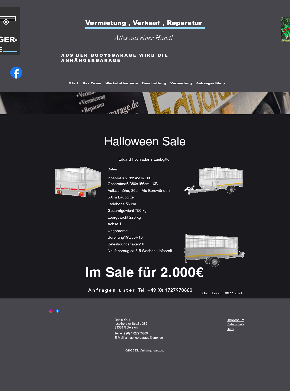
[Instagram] (51, 311)
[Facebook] (16, 73)
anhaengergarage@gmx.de (144, 337)
